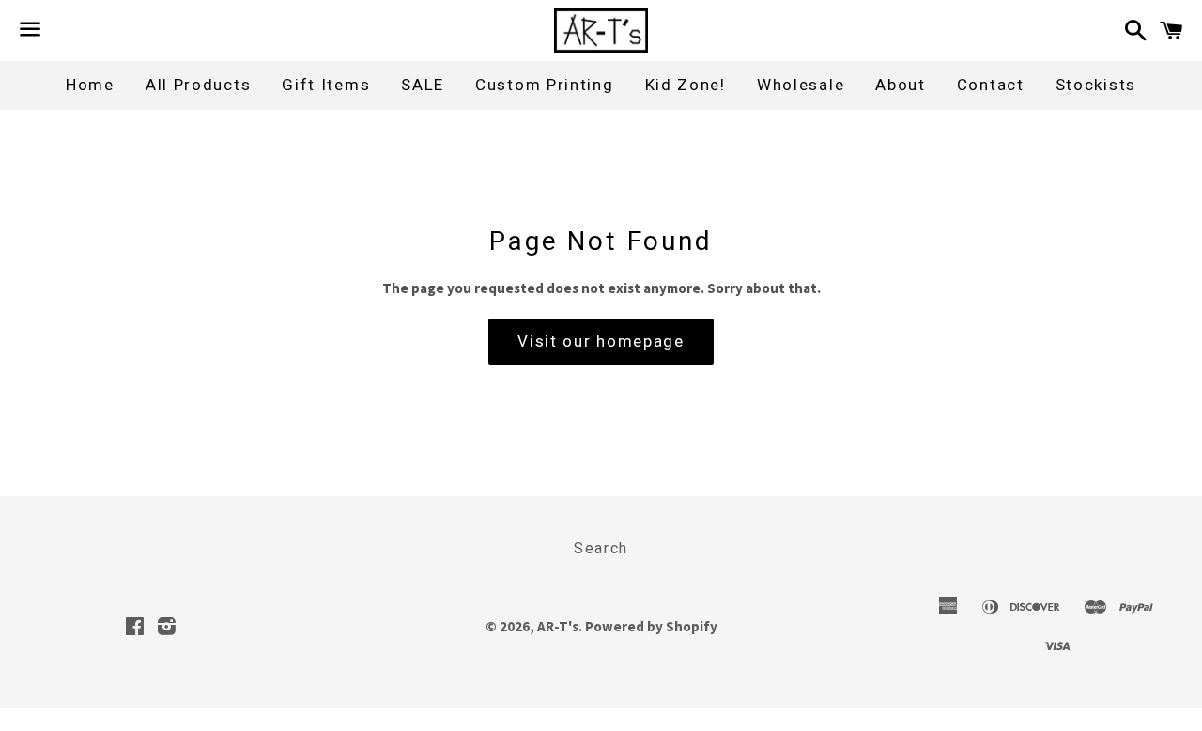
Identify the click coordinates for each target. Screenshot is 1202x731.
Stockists (1096, 84)
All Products (198, 84)
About (900, 84)
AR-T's (557, 626)
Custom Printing (544, 84)
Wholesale (800, 84)
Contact (991, 84)
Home (90, 84)
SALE (422, 84)
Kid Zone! (685, 84)
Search (601, 548)
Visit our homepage (601, 341)
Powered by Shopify (651, 626)
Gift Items (326, 84)
